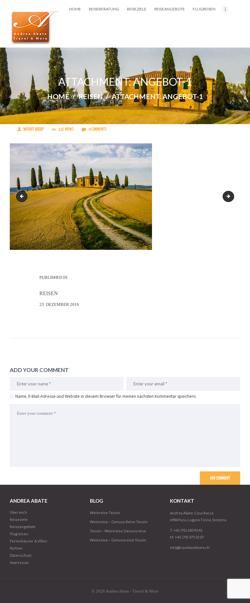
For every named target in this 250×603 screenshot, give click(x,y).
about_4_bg (23, 196)
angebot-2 (231, 196)
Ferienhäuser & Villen (28, 541)
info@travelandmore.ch (190, 547)
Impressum (19, 562)
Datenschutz (21, 555)
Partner (16, 548)
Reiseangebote (22, 526)
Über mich (18, 512)
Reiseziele (19, 519)
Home (58, 96)
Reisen (90, 96)
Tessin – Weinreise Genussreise (118, 531)
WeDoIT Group (33, 129)
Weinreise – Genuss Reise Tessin (118, 522)
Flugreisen (19, 534)
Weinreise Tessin (105, 512)
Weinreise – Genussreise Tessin (118, 540)
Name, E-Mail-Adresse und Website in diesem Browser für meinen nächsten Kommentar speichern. (106, 396)
